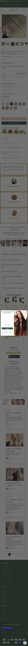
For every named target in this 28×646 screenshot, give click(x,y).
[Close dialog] (26, 311)
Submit (7, 328)
